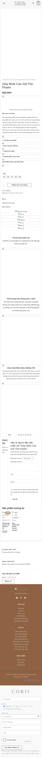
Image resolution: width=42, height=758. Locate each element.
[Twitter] (25, 598)
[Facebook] (17, 598)
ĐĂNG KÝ (8, 581)
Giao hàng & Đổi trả (11, 146)
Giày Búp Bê (21, 665)
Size (4, 174)
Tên (12, 474)
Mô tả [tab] (4, 199)
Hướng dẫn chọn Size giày (21, 641)
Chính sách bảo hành (21, 639)
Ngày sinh (5, 713)
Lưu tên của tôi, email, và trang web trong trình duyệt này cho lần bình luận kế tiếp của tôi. (24, 492)
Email (13, 482)
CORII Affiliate (21, 616)
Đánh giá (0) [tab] (6, 207)
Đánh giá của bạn (16, 458)
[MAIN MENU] (4, 3)
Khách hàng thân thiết (21, 618)
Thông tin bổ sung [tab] (8, 203)
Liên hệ (21, 611)
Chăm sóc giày (9, 151)
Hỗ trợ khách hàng (21, 631)
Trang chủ (5, 79)
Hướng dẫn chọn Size (12, 156)
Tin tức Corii (21, 613)
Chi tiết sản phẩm (10, 140)
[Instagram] (21, 598)
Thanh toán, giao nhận (21, 649)
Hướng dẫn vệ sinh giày (21, 644)
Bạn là (17, 706)
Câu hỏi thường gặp (21, 634)
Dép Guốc (11, 193)
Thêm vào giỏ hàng (19, 185)
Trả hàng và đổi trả (21, 636)
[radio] (4, 176)
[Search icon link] (33, 3)
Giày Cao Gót (13, 79)
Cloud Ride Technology (21, 621)
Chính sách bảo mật (21, 646)
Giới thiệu (21, 608)
